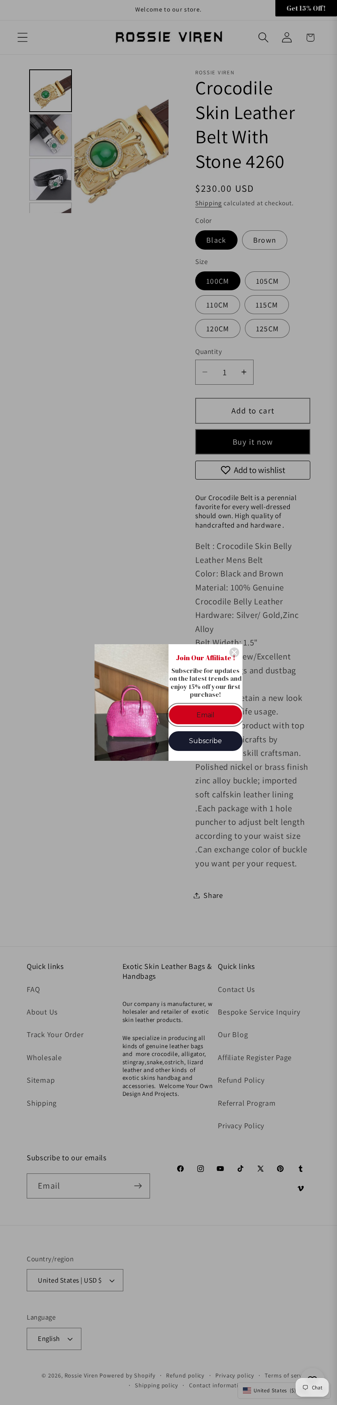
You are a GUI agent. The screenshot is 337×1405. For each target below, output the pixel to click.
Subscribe (205, 741)
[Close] (234, 652)
